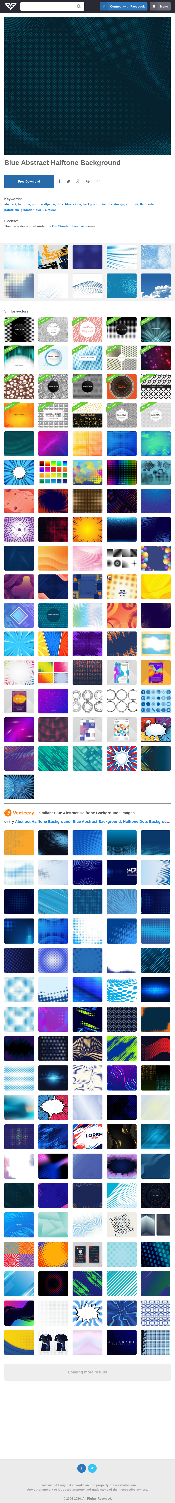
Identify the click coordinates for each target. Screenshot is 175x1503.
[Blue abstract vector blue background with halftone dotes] (87, 872)
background (92, 204)
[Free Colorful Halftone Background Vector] (53, 472)
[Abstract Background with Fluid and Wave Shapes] (19, 586)
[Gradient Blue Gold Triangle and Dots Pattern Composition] (156, 758)
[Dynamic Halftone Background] (156, 615)
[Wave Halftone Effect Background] (53, 558)
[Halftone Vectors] (156, 472)
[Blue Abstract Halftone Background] (156, 501)
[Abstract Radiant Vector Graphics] (19, 787)
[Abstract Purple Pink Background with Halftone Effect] (19, 729)
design (119, 204)
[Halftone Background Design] (87, 643)
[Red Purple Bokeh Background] (156, 358)
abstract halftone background (42, 821)
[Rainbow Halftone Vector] (19, 672)
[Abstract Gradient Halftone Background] (53, 701)
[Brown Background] (19, 386)
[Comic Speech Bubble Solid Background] (122, 758)
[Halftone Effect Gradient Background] (53, 501)
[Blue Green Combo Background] (156, 443)
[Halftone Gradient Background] (87, 443)
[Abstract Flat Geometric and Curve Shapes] (53, 586)
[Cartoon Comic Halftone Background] (53, 643)
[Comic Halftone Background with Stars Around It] (19, 472)
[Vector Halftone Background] (87, 501)
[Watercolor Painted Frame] (53, 358)
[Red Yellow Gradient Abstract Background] (122, 615)
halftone (24, 204)
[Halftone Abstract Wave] (19, 758)
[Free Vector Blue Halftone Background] (87, 358)
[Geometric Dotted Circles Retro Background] (53, 329)
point (35, 204)
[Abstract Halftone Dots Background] (53, 729)
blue (68, 204)
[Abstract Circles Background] (87, 386)
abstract (10, 204)
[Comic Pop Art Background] (156, 729)
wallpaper (48, 204)
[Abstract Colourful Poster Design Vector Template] (156, 672)
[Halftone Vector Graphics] (87, 472)
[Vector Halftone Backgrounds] (53, 672)
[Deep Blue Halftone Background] (19, 558)
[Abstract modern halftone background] (87, 931)
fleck (39, 209)
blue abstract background (97, 821)
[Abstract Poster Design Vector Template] (19, 701)
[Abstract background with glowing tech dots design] (155, 989)
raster (150, 204)
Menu (164, 6)
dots (60, 204)
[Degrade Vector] (122, 558)
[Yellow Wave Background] (156, 586)
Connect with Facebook (127, 6)
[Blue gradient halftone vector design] (87, 989)
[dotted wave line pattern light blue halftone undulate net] (87, 291)
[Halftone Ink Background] (122, 329)
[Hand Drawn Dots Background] (53, 415)
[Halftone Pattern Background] (19, 329)
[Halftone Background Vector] (19, 529)
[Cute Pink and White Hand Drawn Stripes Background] (87, 329)
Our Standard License (68, 226)
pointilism (11, 209)
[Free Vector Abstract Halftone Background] (156, 329)
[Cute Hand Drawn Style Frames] (87, 701)
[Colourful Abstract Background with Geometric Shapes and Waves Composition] (156, 558)
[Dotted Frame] (156, 643)
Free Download (29, 181)
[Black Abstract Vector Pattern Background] (156, 415)
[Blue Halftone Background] (156, 529)
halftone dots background (147, 821)
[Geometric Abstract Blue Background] (19, 615)
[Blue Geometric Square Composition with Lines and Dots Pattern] (87, 586)
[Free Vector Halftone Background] (53, 615)
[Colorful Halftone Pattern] (87, 615)
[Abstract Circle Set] (156, 701)
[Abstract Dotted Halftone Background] (122, 501)
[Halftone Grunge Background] (122, 643)
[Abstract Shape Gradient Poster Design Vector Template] (122, 672)
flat (142, 204)
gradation (27, 209)
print (134, 204)
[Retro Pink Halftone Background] (87, 558)
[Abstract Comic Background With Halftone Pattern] (87, 529)
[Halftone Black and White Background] (19, 501)
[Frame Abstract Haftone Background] (19, 443)
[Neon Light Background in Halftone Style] (122, 529)
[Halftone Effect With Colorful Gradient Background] (122, 443)
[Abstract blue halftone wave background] (19, 872)
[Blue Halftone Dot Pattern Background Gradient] (122, 263)
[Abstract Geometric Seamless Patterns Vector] (122, 358)
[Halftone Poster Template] (122, 586)
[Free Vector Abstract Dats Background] (19, 415)
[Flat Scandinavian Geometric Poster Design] (122, 729)
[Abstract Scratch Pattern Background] (122, 415)
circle (77, 204)
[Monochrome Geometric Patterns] (156, 386)
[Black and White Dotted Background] (53, 386)
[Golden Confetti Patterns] (87, 415)
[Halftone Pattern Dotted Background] (53, 529)
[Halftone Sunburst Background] (53, 443)
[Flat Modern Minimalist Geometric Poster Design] (87, 729)
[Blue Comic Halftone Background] (19, 643)
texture (107, 204)
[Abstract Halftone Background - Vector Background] (122, 472)
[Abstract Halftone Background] (87, 672)
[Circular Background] (122, 386)
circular (50, 209)
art (128, 204)
